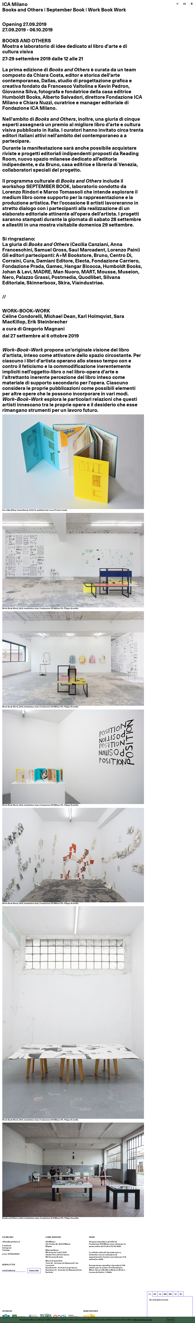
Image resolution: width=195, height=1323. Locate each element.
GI (176, 1294)
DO (155, 1294)
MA (165, 1294)
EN (184, 3)
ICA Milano (15, 4)
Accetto (170, 1320)
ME (170, 1294)
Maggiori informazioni (142, 1320)
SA (149, 1294)
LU (160, 1294)
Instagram (7, 1248)
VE (181, 1294)
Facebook (6, 1245)
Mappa (49, 1246)
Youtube (6, 1250)
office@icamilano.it (11, 1242)
